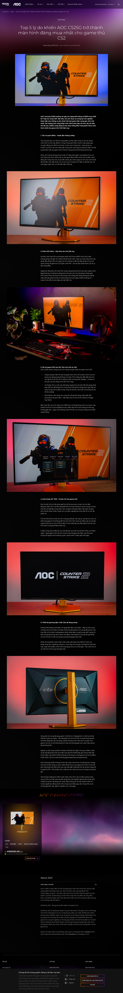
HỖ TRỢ (60, 4)
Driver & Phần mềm (75, 4)
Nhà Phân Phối (54, 967)
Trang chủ (5, 11)
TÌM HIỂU (50, 4)
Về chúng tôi (6, 967)
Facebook (72, 934)
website (87, 932)
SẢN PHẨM (29, 4)
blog (12, 11)
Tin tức (39, 4)
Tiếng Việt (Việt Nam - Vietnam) (104, 4)
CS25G (7, 841)
